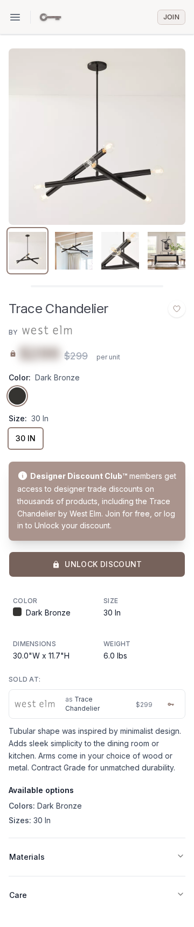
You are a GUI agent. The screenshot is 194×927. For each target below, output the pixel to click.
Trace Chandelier (82, 703)
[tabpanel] (97, 136)
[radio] (17, 396)
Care (18, 895)
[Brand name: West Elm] (46, 330)
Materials (27, 856)
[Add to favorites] (176, 308)
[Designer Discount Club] (50, 17)
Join (171, 17)
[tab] (27, 250)
